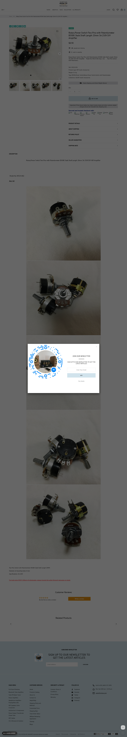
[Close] (96, 347)
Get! (81, 375)
